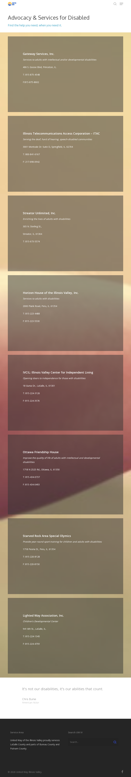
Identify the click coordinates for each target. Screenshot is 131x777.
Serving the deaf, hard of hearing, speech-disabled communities (57, 139)
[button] (121, 3)
